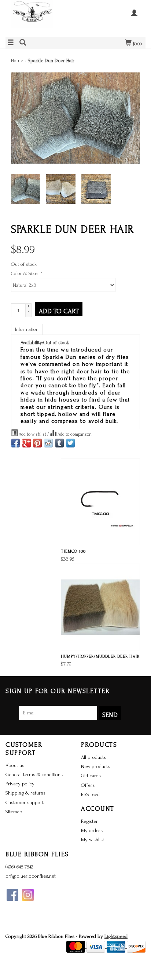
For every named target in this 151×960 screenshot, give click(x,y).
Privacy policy (19, 783)
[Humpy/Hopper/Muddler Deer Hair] (100, 607)
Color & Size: (26, 273)
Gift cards (91, 775)
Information (26, 329)
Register (89, 821)
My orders (92, 830)
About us (14, 765)
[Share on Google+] (26, 443)
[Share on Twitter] (70, 443)
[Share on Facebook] (15, 443)
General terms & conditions (34, 774)
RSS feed (90, 794)
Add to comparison (74, 434)
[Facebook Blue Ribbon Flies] (12, 895)
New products (95, 766)
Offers (88, 785)
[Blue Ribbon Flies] (40, 17)
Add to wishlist (32, 434)
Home (17, 60)
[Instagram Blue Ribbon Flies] (28, 895)
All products (93, 757)
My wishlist (92, 839)
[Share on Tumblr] (59, 443)
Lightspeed (116, 936)
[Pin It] (37, 443)
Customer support (24, 802)
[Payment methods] (76, 946)
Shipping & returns (25, 793)
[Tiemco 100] (100, 502)
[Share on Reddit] (48, 443)
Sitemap (13, 811)
